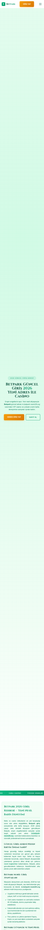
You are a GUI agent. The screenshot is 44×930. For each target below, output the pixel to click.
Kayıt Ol (33, 417)
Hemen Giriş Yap (14, 417)
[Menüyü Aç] (40, 4)
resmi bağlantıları (11, 864)
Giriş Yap (27, 4)
